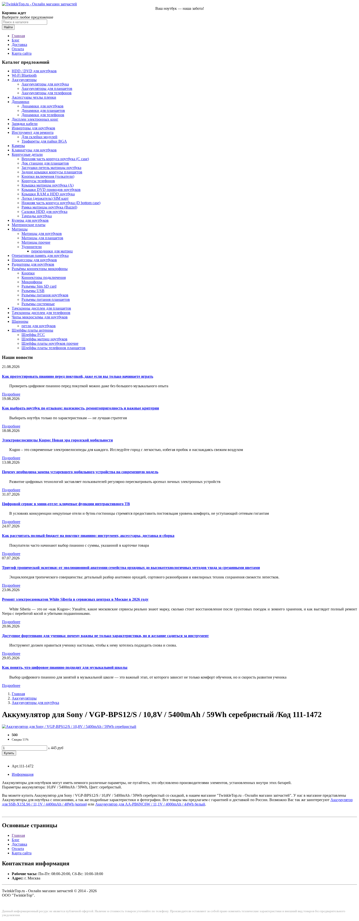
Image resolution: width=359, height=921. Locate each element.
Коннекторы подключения (43, 277)
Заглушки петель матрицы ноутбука (51, 168)
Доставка (19, 44)
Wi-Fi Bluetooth (24, 75)
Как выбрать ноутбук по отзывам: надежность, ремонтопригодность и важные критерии (80, 408)
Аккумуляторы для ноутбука (45, 84)
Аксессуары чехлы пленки (34, 97)
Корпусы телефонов (38, 181)
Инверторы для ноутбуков (33, 128)
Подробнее (11, 394)
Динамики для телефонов (42, 115)
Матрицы (20, 229)
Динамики (20, 102)
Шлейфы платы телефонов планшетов (53, 348)
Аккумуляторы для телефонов (46, 93)
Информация (22, 774)
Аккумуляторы (24, 80)
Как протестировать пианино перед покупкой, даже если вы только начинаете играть (77, 376)
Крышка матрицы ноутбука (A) (47, 185)
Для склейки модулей (39, 137)
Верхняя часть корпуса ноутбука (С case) (55, 159)
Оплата (18, 49)
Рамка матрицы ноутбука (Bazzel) (49, 207)
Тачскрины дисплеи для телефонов (41, 313)
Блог (16, 40)
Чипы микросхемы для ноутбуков (40, 317)
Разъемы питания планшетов (45, 299)
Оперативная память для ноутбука (40, 255)
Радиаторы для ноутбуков (33, 264)
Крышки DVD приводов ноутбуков (51, 190)
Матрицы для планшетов (42, 238)
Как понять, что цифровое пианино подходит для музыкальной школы (64, 667)
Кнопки (28, 273)
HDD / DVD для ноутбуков (34, 71)
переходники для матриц (52, 251)
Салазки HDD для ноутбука (44, 211)
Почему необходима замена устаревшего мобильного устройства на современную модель (80, 472)
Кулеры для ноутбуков (30, 220)
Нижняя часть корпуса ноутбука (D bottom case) (60, 203)
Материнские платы (28, 225)
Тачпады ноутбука (36, 216)
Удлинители (31, 247)
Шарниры (20, 321)
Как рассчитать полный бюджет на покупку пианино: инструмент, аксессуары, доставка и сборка (88, 536)
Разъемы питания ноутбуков (44, 295)
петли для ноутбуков (38, 326)
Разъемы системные (38, 304)
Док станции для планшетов (45, 163)
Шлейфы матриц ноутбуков (44, 339)
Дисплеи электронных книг (35, 119)
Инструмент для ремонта (32, 132)
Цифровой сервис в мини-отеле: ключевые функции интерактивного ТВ (66, 504)
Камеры (18, 146)
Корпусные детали (27, 154)
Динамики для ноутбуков (42, 106)
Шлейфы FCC (33, 335)
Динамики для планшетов (43, 110)
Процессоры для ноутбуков (34, 260)
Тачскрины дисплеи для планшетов (41, 308)
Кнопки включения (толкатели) (47, 176)
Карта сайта (22, 53)
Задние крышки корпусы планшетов (51, 172)
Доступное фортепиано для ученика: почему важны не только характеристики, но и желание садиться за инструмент (105, 636)
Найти (8, 27)
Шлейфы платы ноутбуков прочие (49, 343)
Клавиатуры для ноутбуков (34, 150)
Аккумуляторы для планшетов (46, 88)
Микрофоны (31, 282)
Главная (18, 36)
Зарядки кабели (25, 124)
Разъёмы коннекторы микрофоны (40, 269)
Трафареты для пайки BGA (44, 141)
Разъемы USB (32, 291)
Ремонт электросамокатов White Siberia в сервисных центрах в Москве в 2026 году (75, 599)
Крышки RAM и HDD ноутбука (48, 194)
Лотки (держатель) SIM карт (45, 198)
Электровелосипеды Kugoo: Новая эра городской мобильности (57, 440)
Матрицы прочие (35, 242)
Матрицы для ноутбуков (41, 233)
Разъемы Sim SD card (38, 286)
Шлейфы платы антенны (32, 330)
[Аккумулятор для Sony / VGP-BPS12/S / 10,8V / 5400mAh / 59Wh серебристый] (69, 726)
